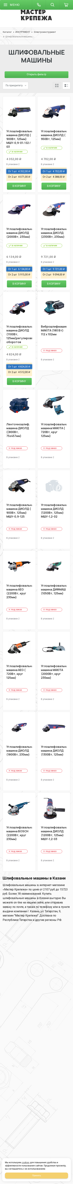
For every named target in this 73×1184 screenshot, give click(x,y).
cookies (25, 1162)
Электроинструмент (45, 32)
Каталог (7, 32)
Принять (36, 1175)
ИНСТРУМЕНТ (22, 32)
